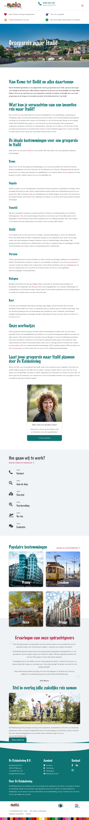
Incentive (49, 765)
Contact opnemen (44, 438)
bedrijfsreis (29, 150)
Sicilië (63, 235)
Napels (29, 197)
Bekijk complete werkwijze (20, 463)
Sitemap (28, 814)
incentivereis (16, 115)
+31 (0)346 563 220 (16, 771)
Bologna (35, 287)
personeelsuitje (71, 262)
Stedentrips (50, 768)
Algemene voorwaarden (16, 814)
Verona (54, 268)
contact (63, 370)
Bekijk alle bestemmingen (67, 548)
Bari (65, 306)
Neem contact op (18, 740)
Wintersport (50, 771)
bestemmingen (17, 348)
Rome (65, 172)
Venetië (19, 218)
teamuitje (12, 265)
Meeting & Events (52, 773)
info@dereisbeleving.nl (17, 773)
